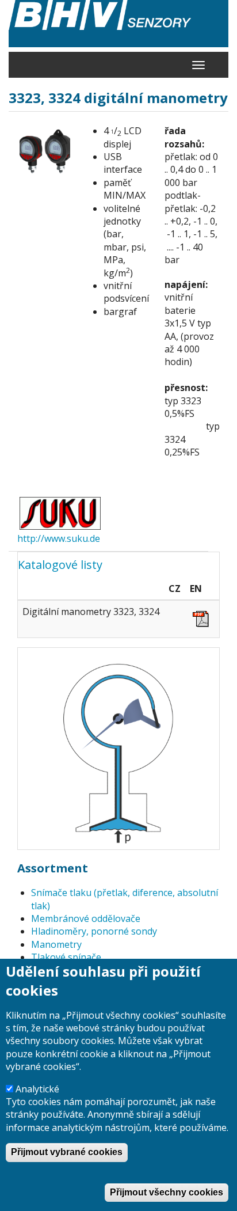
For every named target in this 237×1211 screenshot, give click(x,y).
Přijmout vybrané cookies (67, 1152)
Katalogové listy (60, 564)
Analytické (37, 1089)
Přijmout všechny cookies (166, 1192)
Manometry (56, 944)
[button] (44, 152)
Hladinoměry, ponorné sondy (94, 931)
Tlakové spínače (66, 957)
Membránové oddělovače (85, 918)
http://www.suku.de (58, 538)
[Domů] (118, 23)
